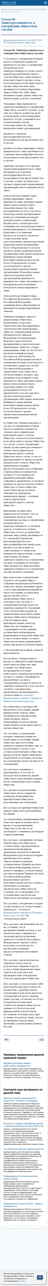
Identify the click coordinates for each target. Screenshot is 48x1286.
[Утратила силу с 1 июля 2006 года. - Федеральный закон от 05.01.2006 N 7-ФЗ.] (6, 1039)
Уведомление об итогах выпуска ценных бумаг (20, 1177)
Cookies (21, 1281)
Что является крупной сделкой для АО (23, 1149)
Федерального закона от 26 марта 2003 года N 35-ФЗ (22, 914)
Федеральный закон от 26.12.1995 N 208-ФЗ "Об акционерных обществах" (23, 41)
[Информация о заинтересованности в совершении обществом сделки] (41, 1039)
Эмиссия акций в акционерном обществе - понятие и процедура (20, 1099)
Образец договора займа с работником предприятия (17, 1064)
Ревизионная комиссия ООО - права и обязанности (23, 1205)
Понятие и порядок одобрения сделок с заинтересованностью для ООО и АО (23, 1124)
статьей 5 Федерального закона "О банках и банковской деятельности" (22, 698)
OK (39, 1277)
